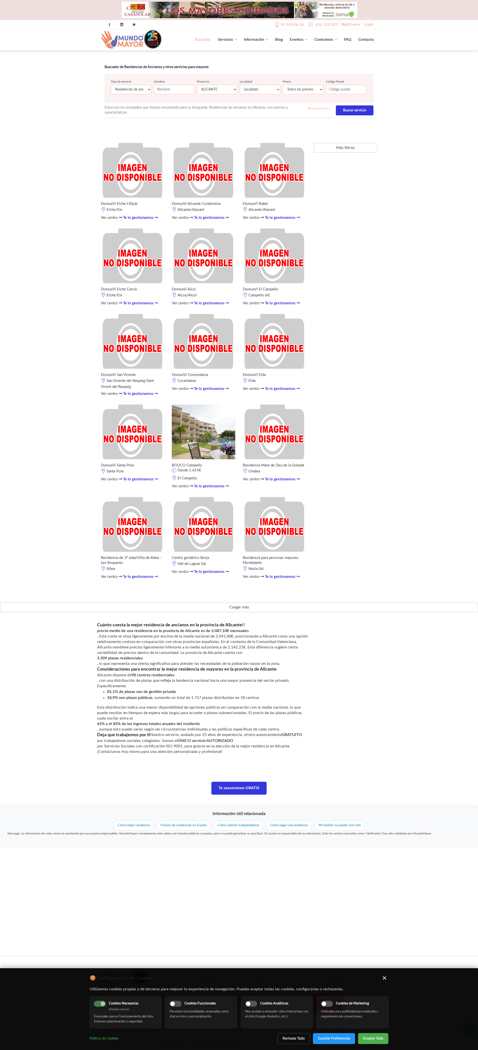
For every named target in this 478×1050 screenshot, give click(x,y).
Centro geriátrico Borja (190, 558)
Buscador (203, 40)
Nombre (159, 81)
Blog (279, 40)
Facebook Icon (109, 24)
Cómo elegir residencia (134, 825)
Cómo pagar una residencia (289, 825)
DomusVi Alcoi (184, 289)
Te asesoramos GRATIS (239, 788)
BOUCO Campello (187, 465)
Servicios (225, 40)
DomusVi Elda (254, 375)
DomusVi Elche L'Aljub (119, 204)
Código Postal (335, 81)
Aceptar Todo (373, 1038)
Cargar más (239, 607)
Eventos (296, 40)
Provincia (203, 81)
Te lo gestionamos (139, 218)
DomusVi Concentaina (190, 375)
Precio (287, 81)
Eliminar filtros (320, 108)
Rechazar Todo (294, 1038)
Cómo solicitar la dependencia (238, 825)
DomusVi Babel (255, 204)
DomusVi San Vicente (118, 375)
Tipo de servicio (121, 81)
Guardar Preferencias (334, 1038)
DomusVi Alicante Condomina (196, 204)
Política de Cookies (104, 1038)
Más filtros (345, 148)
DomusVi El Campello (260, 289)
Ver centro (110, 218)
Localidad (246, 81)
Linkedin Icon (121, 24)
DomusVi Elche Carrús (119, 289)
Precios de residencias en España (184, 825)
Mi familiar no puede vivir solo (340, 825)
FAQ (347, 40)
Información (254, 40)
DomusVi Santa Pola (117, 465)
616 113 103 (326, 25)
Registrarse (350, 24)
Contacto (366, 40)
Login (368, 24)
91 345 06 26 (292, 25)
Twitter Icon (134, 24)
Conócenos (323, 40)
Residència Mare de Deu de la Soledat (273, 465)
